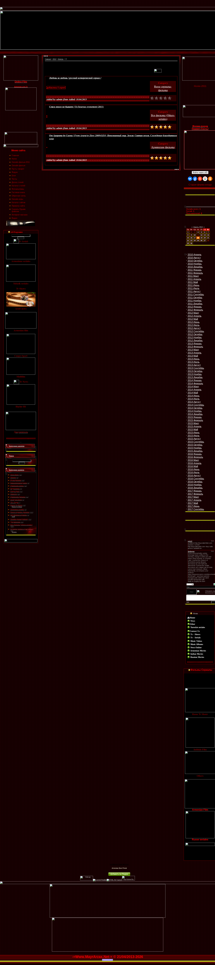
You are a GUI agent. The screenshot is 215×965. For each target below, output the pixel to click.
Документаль (15, 522)
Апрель (60, 59)
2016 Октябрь (195, 481)
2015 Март (193, 423)
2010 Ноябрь (195, 264)
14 (208, 235)
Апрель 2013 (198, 227)
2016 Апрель (194, 463)
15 (188, 238)
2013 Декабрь (195, 377)
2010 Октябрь (195, 261)
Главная (48, 59)
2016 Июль (193, 472)
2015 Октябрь (195, 445)
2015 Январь (195, 417)
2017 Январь (195, 491)
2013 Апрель (194, 353)
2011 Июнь (193, 285)
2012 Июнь (193, 322)
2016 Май (193, 466)
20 (205, 238)
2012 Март (193, 313)
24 (195, 240)
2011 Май (193, 282)
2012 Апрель (194, 316)
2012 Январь (195, 307)
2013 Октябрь (195, 371)
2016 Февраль (195, 457)
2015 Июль (193, 435)
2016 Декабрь (195, 488)
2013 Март (193, 350)
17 (195, 238)
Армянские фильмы (17, 497)
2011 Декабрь (195, 303)
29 (188, 243)
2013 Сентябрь (196, 368)
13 (205, 235)
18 (198, 238)
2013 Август (194, 365)
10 (195, 235)
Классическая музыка (18, 483)
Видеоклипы (14, 488)
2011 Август (194, 291)
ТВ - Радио (14, 502)
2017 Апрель (194, 500)
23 (191, 240)
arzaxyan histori (16, 499)
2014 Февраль (195, 383)
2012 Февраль (195, 310)
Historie (13, 477)
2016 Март (193, 460)
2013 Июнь (193, 359)
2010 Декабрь (195, 267)
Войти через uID (200, 172)
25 (198, 240)
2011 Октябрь (195, 297)
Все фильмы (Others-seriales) (21, 525)
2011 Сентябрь (196, 294)
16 (191, 238)
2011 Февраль (195, 273)
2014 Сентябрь (196, 405)
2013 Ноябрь (195, 374)
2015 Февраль (195, 420)
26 (201, 240)
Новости (13, 494)
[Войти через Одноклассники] (210, 179)
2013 (54, 59)
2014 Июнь (193, 396)
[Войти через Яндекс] (200, 179)
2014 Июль (193, 399)
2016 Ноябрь (195, 485)
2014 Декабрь (195, 414)
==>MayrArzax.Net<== (119, 864)
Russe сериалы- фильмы (19, 512)
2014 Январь (195, 380)
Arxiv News (14, 474)
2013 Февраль (195, 346)
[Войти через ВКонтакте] (190, 179)
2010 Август (194, 257)
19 (201, 238)
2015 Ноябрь (195, 448)
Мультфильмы (15, 480)
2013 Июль (193, 362)
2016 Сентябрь (196, 478)
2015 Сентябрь (196, 442)
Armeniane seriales (17, 509)
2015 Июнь (193, 432)
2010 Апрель (194, 254)
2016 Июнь (193, 469)
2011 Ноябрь (195, 300)
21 (208, 238)
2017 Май (193, 503)
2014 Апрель (194, 389)
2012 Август (194, 328)
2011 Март (193, 276)
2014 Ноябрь (195, 411)
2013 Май (193, 356)
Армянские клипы (17, 486)
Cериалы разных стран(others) (21, 529)
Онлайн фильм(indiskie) (19, 519)
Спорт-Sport (14, 491)
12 (201, 235)
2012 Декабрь (195, 340)
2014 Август (194, 402)
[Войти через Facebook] (195, 179)
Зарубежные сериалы (18, 515)
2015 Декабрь (195, 451)
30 (191, 243)
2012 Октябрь (195, 334)
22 (188, 240)
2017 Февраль (195, 494)
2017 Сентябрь (196, 509)
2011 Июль (193, 288)
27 (205, 240)
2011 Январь (195, 270)
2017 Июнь (193, 506)
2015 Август (194, 438)
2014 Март (193, 386)
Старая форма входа (200, 184)
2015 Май (193, 429)
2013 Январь (195, 343)
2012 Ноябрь (195, 337)
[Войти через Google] (205, 178)
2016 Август (194, 475)
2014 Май (193, 392)
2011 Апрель (194, 279)
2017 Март (193, 497)
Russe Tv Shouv (16, 505)
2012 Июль (193, 325)
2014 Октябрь (195, 408)
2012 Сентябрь (196, 331)
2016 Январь (195, 454)
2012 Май (193, 319)
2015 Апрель (194, 426)
